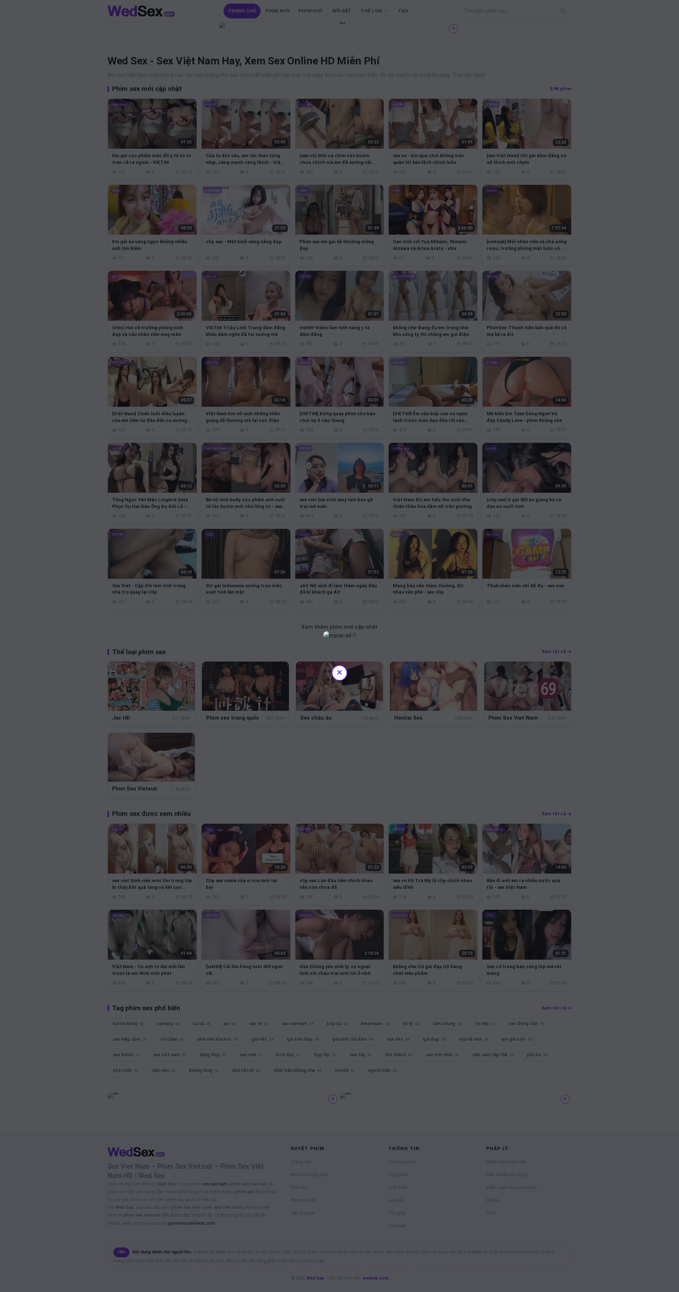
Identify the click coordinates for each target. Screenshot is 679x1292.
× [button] (339, 672)
